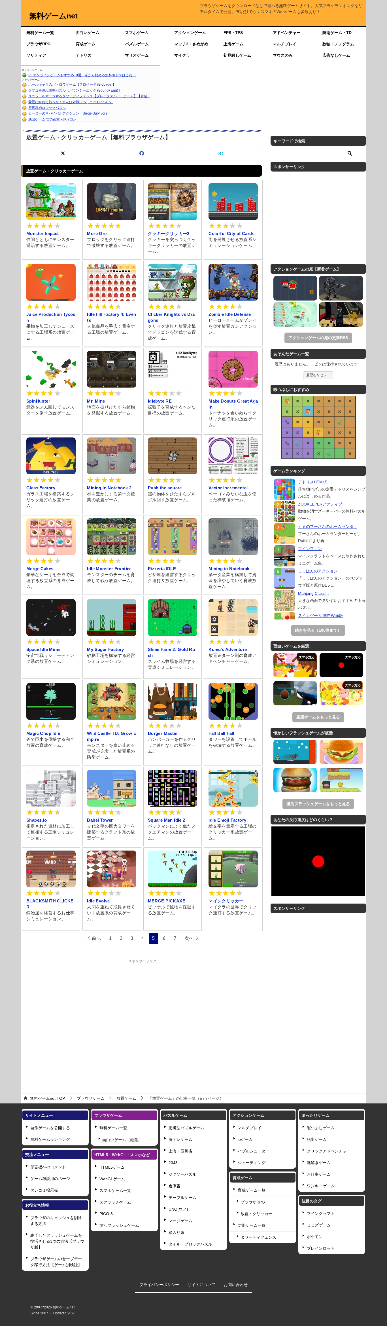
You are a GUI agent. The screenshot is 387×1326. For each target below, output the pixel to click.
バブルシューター (253, 1151)
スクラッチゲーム (115, 1202)
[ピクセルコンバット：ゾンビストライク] (341, 314)
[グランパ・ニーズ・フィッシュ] (295, 314)
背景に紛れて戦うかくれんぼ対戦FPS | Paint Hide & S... (70, 102)
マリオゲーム (137, 55)
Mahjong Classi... (313, 593)
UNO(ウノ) (178, 1209)
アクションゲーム (190, 32)
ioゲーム (245, 1139)
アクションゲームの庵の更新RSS (318, 337)
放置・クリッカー (256, 1213)
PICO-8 (106, 1213)
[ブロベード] (295, 288)
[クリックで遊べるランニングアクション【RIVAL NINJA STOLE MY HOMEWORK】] (295, 752)
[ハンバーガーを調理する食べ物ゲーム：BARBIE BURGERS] (295, 780)
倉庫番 (174, 1186)
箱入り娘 (176, 1232)
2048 (173, 1162)
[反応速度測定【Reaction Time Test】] (341, 665)
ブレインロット (321, 1248)
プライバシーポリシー (159, 1284)
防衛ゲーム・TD (337, 32)
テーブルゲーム (182, 1197)
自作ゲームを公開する (50, 1128)
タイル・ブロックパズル (190, 1244)
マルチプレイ (285, 44)
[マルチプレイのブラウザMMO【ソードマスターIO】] (295, 665)
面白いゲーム (87, 32)
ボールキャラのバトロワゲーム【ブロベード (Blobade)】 (72, 84)
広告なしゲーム (336, 55)
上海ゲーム (233, 44)
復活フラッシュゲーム (119, 1225)
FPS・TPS (233, 32)
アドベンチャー (287, 32)
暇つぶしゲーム (321, 1128)
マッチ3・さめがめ (191, 44)
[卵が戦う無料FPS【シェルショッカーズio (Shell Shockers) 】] (295, 693)
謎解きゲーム (319, 1162)
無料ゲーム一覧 (40, 32)
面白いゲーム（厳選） (122, 1139)
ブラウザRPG (38, 44)
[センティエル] (341, 288)
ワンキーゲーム (321, 1186)
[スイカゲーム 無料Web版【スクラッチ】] (341, 693)
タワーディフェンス (258, 1237)
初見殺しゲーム (237, 55)
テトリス (84, 55)
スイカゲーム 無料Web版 (320, 615)
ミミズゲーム (319, 1225)
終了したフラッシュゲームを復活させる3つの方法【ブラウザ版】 (57, 1241)
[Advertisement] (263, 93)
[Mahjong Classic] (284, 600)
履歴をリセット (318, 375)
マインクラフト (321, 1213)
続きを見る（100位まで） (318, 630)
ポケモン (315, 1236)
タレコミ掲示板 (44, 1190)
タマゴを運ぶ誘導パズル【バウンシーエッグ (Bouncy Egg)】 (75, 90)
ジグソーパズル (182, 1174)
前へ (96, 938)
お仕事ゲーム (319, 1174)
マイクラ (182, 55)
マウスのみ (283, 55)
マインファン (310, 548)
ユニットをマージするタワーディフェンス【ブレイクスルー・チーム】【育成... (89, 96)
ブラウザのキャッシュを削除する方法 (56, 1220)
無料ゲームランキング (50, 1139)
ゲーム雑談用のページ (50, 1178)
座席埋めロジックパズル (47, 108)
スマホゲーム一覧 (115, 1190)
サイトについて (201, 1284)
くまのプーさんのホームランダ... (327, 526)
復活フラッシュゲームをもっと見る (318, 803)
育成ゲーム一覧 (251, 1190)
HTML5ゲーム (112, 1167)
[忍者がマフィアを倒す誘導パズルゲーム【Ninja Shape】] (341, 780)
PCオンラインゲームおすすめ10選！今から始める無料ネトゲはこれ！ (82, 75)
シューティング (251, 1162)
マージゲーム (180, 1221)
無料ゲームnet (53, 16)
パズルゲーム (137, 44)
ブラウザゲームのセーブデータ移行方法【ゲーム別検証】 (56, 1262)
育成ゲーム (85, 44)
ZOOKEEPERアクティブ (320, 504)
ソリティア (36, 55)
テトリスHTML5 (312, 482)
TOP (47, 1098)
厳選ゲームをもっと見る (318, 717)
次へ (189, 938)
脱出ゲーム (317, 1139)
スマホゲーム (137, 32)
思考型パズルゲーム (186, 1128)
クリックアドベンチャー (328, 1151)
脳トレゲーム (180, 1139)
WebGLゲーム (112, 1179)
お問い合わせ (236, 1284)
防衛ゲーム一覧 (251, 1225)
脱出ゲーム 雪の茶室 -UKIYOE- (52, 119)
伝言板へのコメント (48, 1167)
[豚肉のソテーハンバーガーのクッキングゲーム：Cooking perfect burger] (341, 752)
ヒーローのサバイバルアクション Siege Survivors (67, 113)
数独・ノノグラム (338, 44)
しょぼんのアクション (318, 571)
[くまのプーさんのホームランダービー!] (284, 533)
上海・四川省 (180, 1151)
